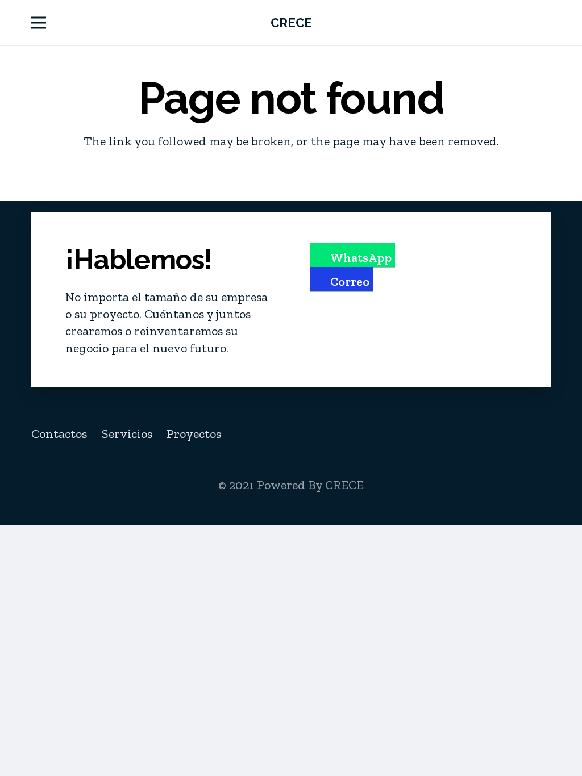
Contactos (59, 433)
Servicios (127, 433)
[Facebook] (430, 434)
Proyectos (194, 433)
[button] (38, 23)
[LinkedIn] (482, 434)
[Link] (546, 22)
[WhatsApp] (535, 434)
